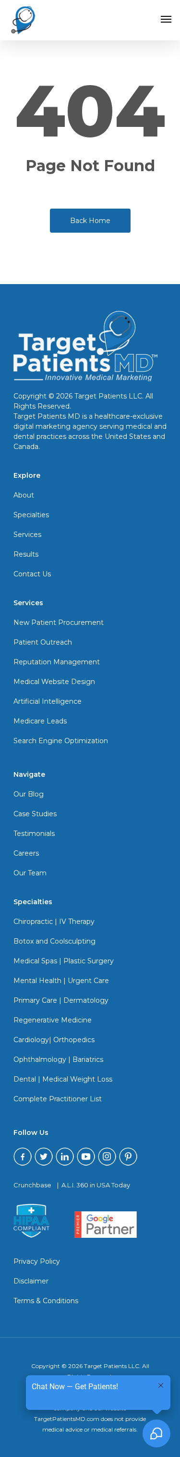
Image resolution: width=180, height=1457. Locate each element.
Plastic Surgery (88, 961)
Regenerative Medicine (52, 1020)
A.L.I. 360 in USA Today (95, 1185)
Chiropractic (33, 921)
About (23, 495)
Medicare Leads (40, 721)
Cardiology (31, 1039)
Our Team (30, 873)
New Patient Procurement (58, 622)
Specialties (31, 515)
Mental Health (37, 980)
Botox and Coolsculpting (54, 941)
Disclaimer (30, 1281)
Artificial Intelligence (47, 701)
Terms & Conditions (45, 1300)
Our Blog (28, 794)
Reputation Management (56, 662)
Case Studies (35, 813)
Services (27, 534)
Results (25, 554)
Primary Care (35, 1000)
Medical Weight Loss (77, 1079)
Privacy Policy (36, 1261)
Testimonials (34, 833)
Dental (24, 1079)
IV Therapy (77, 921)
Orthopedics (74, 1039)
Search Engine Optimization (60, 740)
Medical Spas (35, 961)
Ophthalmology (39, 1059)
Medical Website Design (54, 681)
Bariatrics (87, 1059)
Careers (26, 853)
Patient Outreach (42, 642)
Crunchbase (32, 1185)
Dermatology (85, 1000)
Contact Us (32, 574)
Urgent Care (88, 980)
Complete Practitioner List (57, 1099)
